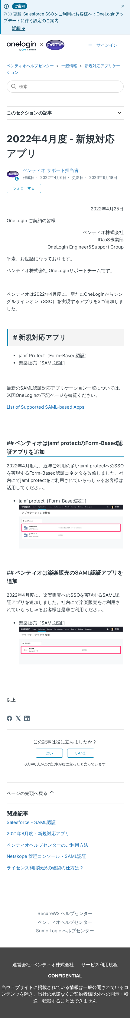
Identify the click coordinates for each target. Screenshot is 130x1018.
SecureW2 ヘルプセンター (65, 913)
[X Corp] (18, 718)
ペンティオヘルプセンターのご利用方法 (47, 845)
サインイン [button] (107, 45)
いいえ (80, 753)
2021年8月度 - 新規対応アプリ (38, 833)
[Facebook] (9, 718)
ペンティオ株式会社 (53, 964)
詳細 (18, 28)
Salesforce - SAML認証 (31, 822)
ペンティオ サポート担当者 (51, 170)
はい (49, 753)
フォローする (24, 188)
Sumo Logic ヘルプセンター (65, 931)
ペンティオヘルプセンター (30, 65)
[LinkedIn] (27, 718)
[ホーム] (35, 45)
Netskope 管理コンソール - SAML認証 (46, 856)
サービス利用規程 (99, 964)
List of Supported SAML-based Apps (45, 407)
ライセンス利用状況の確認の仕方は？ (45, 868)
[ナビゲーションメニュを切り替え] (90, 45)
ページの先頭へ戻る (28, 793)
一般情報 (69, 65)
